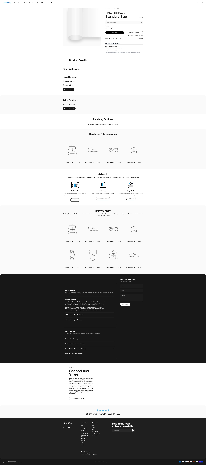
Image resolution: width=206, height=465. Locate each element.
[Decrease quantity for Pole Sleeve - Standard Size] (106, 28)
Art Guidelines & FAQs (84, 436)
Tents (93, 429)
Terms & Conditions (83, 426)
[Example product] (72, 150)
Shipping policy (19, 462)
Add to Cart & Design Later (134, 32)
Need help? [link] (141, 38)
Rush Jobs (83, 440)
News (82, 442)
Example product (69, 162)
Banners (94, 427)
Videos (82, 444)
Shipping (83, 438)
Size (106, 20)
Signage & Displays (96, 433)
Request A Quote (113, 124)
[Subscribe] (133, 430)
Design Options (114, 32)
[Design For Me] (131, 185)
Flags (93, 425)
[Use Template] (103, 185)
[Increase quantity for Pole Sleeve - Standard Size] (112, 28)
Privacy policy (9, 462)
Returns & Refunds (85, 433)
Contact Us (83, 446)
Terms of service (14, 462)
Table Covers (95, 431)
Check (115, 50)
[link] (76, 398)
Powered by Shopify (12, 461)
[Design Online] (75, 185)
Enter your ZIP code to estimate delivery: (113, 47)
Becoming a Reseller (83, 431)
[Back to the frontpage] (105, 8)
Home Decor (95, 434)
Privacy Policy (84, 428)
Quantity (107, 25)
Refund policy (5, 462)
